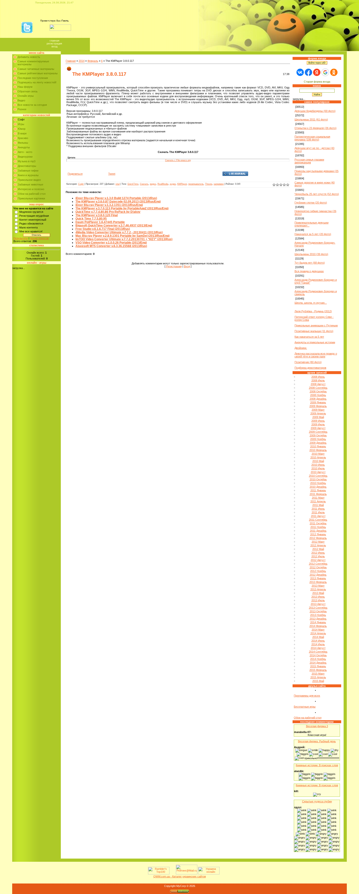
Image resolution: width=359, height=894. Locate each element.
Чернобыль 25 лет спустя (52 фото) (317, 194)
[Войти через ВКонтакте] (300, 72)
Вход (54, 46)
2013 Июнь (318, 596)
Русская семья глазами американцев (309, 161)
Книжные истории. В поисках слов (317, 765)
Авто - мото (25, 152)
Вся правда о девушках (309, 271)
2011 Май (318, 505)
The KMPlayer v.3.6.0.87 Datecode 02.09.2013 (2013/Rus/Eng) (118, 201)
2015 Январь (318, 666)
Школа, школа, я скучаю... (311, 302)
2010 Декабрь (318, 486)
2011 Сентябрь (318, 519)
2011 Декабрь (318, 530)
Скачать (144, 184)
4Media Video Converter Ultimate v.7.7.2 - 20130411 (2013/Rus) (119, 232)
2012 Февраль (318, 538)
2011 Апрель (318, 501)
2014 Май (318, 636)
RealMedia (163, 184)
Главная (54, 40)
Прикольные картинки (31, 198)
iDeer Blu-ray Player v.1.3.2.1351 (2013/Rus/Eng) (109, 205)
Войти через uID (317, 63)
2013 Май (318, 593)
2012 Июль (318, 556)
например (219, 184)
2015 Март (318, 673)
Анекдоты (24, 147)
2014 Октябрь (318, 655)
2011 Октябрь (318, 523)
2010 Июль (318, 468)
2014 (81, 60)
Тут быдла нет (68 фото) (310, 262)
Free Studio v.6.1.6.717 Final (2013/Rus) (102, 229)
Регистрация (54, 43)
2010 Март (318, 453)
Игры (21, 124)
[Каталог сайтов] (172, 873)
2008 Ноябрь (318, 395)
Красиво (23, 138)
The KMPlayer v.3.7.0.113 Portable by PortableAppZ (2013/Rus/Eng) (122, 208)
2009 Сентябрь (318, 431)
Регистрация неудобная (34, 215)
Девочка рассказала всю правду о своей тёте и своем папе (316, 355)
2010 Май (318, 461)
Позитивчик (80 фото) (308, 362)
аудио (173, 184)
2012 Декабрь (318, 574)
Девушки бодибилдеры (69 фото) (315, 110)
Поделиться (75, 173)
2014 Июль (318, 644)
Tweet (111, 173)
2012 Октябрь (318, 567)
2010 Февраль (318, 450)
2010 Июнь (318, 464)
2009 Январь (318, 402)
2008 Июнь (318, 376)
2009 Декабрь (318, 442)
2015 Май (318, 680)
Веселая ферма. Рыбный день (317, 741)
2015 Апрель (318, 677)
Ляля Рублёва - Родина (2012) (313, 311)
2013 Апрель (318, 589)
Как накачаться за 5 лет (309, 336)
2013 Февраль (318, 582)
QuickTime (132, 184)
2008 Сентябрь (318, 387)
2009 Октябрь (318, 435)
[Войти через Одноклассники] (334, 72)
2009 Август (318, 428)
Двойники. (301, 347)
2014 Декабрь (318, 662)
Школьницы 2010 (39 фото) (311, 254)
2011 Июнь (318, 508)
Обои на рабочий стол (31, 193)
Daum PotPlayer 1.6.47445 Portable (100, 222)
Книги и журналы (28, 175)
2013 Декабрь (318, 618)
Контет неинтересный (32, 219)
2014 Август (318, 647)
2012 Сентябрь (318, 563)
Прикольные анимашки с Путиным (316, 325)
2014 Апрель (318, 633)
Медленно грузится (31, 211)
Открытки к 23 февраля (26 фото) (316, 128)
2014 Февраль (318, 626)
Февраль (92, 60)
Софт (21, 119)
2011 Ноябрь (318, 527)
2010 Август (318, 472)
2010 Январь (318, 446)
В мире (22, 133)
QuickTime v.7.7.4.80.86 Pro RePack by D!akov (107, 212)
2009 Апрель (318, 413)
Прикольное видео (29, 179)
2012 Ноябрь (318, 571)
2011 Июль (318, 512)
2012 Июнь (318, 552)
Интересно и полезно (31, 189)
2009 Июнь (318, 420)
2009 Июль (318, 424)
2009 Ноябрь (318, 439)
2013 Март (318, 585)
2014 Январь (318, 622)
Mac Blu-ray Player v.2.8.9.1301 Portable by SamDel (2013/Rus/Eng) (122, 235)
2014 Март (318, 629)
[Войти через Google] (325, 72)
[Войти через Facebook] (308, 72)
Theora (208, 184)
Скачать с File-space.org (178, 160)
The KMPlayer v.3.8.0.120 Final (96, 215)
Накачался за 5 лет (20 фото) (313, 234)
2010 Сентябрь (318, 475)
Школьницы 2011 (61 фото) (311, 119)
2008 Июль (318, 380)
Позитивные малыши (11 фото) (314, 331)
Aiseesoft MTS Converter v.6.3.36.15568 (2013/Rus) (111, 246)
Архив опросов (39, 238)
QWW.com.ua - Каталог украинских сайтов (179, 876)
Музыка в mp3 (26, 161)
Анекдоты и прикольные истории (315, 342)
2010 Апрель (318, 457)
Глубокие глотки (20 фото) (311, 202)
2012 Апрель (318, 545)
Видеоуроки (25, 156)
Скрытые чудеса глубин (317, 801)
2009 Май (318, 417)
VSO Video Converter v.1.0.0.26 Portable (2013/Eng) (111, 242)
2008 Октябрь (318, 391)
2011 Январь (318, 490)
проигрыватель (196, 184)
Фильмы (23, 142)
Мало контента (28, 227)
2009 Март (318, 409)
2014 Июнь (318, 640)
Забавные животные (30, 184)
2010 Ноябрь (318, 483)
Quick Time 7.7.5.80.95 (91, 218)
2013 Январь (318, 578)
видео (153, 184)
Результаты (20, 238)
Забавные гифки (28, 170)
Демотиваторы (27, 165)
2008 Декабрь (318, 398)
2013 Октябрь (318, 611)
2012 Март (318, 541)
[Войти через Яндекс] (316, 72)
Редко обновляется (31, 223)
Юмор (21, 128)
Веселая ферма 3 (317, 726)
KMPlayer (182, 184)
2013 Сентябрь (318, 607)
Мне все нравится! (30, 231)
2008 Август (318, 384)
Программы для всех (307, 695)
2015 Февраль (318, 669)
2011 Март (318, 497)
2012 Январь (318, 534)
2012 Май (318, 549)
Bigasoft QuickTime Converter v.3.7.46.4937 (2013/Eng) (113, 225)
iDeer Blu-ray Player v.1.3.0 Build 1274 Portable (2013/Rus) (116, 198)
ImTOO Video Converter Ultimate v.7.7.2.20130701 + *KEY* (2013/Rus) (123, 239)
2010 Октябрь (318, 479)
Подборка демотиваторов (310, 367)
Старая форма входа (317, 81)
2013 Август (318, 604)
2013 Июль (318, 600)
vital (118, 184)
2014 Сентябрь (318, 651)
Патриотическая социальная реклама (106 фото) (312, 138)
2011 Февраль (318, 494)
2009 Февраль (318, 406)
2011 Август (318, 516)
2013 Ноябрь (318, 615)
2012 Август (318, 560)
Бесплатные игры (305, 706)
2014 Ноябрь (318, 658)
